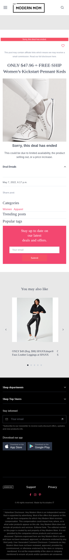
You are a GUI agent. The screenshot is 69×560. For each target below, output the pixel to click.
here (53, 56)
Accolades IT (48, 502)
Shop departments (13, 387)
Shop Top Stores (12, 399)
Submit (34, 258)
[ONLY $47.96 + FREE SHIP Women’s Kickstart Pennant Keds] (34, 109)
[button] (27, 365)
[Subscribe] (62, 419)
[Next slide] (63, 329)
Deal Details (9, 166)
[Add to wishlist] (63, 45)
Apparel (18, 209)
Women (7, 209)
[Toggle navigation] (5, 7)
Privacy (52, 487)
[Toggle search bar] (62, 7)
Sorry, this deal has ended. (34, 39)
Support (31, 487)
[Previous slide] (6, 329)
